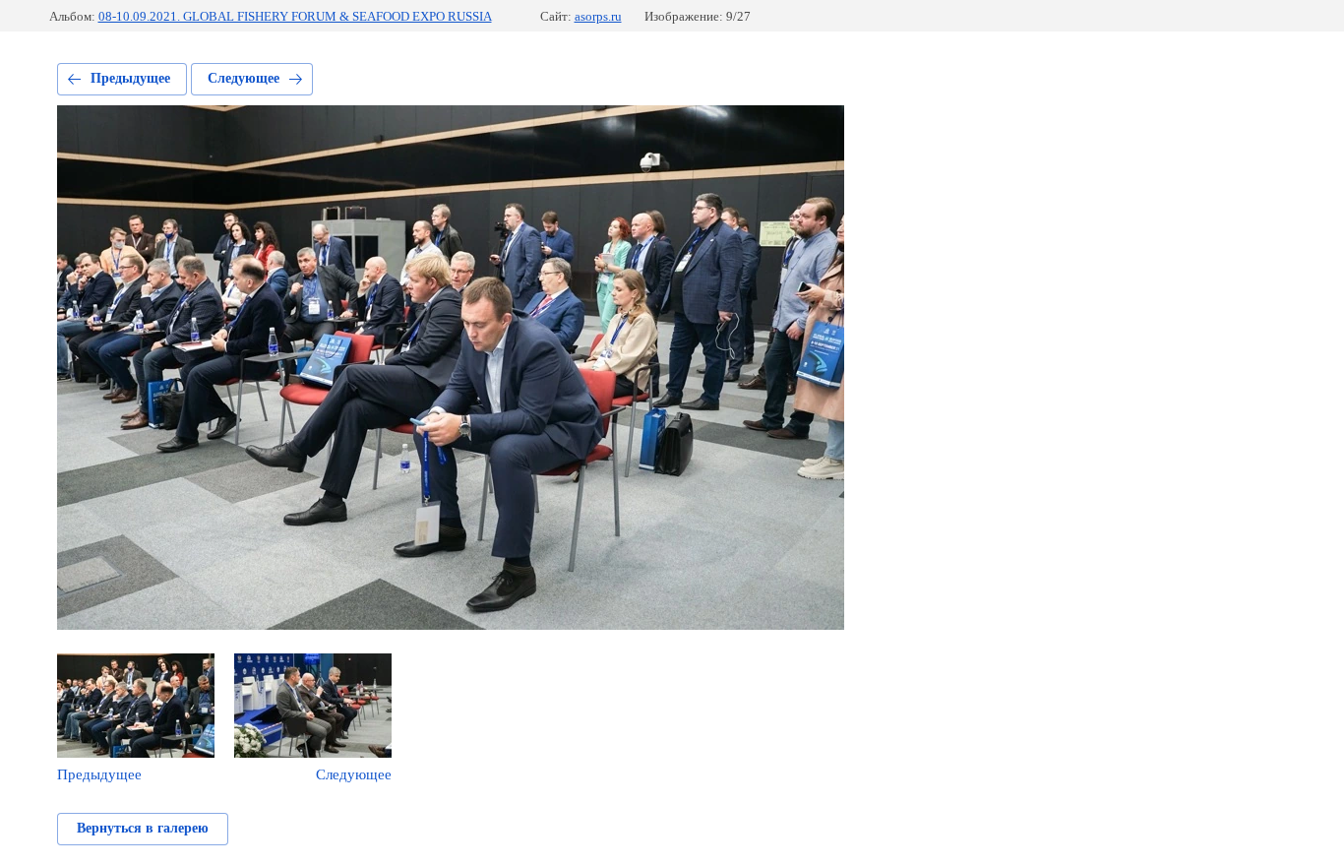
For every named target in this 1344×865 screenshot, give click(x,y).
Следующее (243, 78)
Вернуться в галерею (143, 828)
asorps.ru (598, 16)
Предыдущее (130, 78)
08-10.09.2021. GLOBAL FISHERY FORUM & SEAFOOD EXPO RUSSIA (295, 16)
